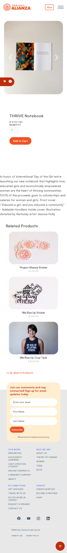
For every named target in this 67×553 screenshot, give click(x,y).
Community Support (19, 475)
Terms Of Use (17, 536)
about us (41, 453)
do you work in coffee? (17, 498)
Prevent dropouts (19, 471)
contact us (15, 508)
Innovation (14, 453)
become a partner (46, 493)
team (39, 465)
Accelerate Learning (15, 458)
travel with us (16, 493)
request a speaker (19, 504)
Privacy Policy (32, 536)
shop (39, 497)
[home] (17, 7)
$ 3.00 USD (33, 316)
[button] (61, 7)
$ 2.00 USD (33, 271)
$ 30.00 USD (33, 361)
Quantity (15, 125)
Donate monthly (45, 489)
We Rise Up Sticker (33, 312)
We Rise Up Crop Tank (33, 357)
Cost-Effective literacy (17, 465)
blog (39, 470)
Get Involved (15, 489)
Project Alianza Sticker (33, 267)
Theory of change (46, 457)
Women (40, 461)
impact (12, 479)
